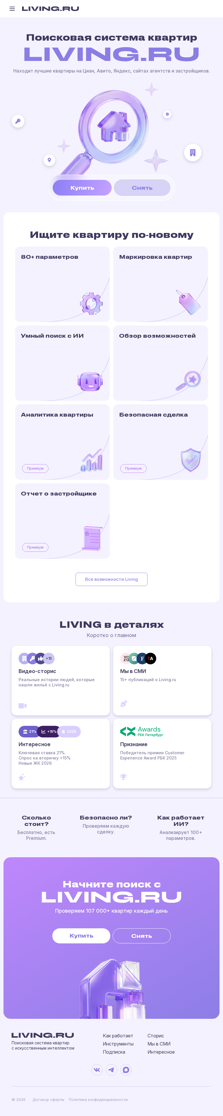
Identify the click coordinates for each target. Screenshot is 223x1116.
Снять (142, 187)
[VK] (97, 1070)
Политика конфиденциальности (98, 1099)
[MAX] (126, 1070)
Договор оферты (48, 1099)
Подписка (114, 1052)
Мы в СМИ (159, 1044)
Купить (82, 187)
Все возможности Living (111, 579)
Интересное (161, 1052)
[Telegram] (111, 1070)
